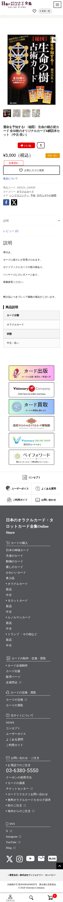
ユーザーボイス (16, 733)
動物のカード (14, 561)
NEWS (10, 722)
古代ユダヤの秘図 (46, 195)
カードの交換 (14, 699)
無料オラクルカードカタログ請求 (29, 799)
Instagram (11, 836)
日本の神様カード (17, 550)
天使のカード (14, 555)
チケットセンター (17, 788)
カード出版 (13, 671)
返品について (10, 178)
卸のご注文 (15, 805)
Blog (9, 847)
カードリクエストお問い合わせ (28, 794)
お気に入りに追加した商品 (34, 11)
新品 (9, 589)
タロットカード (18, 600)
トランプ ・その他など (22, 634)
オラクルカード (25, 191)
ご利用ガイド (14, 745)
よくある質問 (14, 739)
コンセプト (13, 728)
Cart (48, 895)
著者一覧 (46, 11)
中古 (9, 594)
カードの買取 (14, 705)
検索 (31, 897)
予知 (32, 195)
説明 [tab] (6, 220)
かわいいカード (16, 572)
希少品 (10, 578)
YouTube (11, 842)
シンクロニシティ (19, 195)
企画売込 (11, 682)
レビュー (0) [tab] (10, 231)
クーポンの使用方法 (19, 777)
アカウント (10, 900)
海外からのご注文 (19, 811)
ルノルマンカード (19, 617)
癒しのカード (14, 566)
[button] (54, 40)
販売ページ (13, 676)
